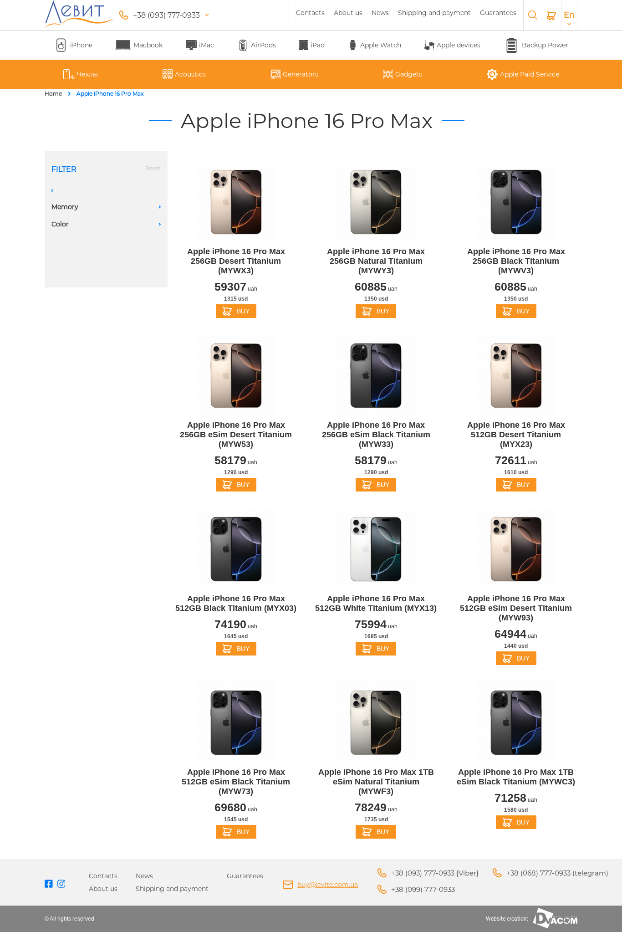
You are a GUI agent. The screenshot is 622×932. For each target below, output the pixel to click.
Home (53, 93)
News (380, 13)
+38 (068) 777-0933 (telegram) (557, 873)
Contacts (310, 13)
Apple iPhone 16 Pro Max (109, 93)
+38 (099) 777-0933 (423, 889)
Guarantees (498, 13)
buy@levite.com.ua (327, 885)
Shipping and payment (434, 13)
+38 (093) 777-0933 (166, 15)
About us (348, 13)
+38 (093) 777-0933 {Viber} (435, 873)
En (569, 15)
